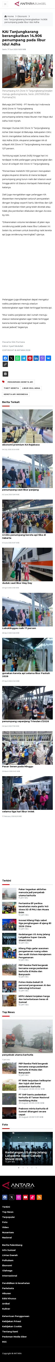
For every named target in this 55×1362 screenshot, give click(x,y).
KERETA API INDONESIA (16, 394)
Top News (8, 1012)
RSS (4, 1342)
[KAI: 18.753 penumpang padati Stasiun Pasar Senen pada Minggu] (27, 747)
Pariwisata (8, 1288)
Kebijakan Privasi (11, 1321)
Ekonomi (22, 16)
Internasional (9, 1275)
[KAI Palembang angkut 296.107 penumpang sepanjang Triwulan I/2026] (27, 702)
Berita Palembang (12, 1245)
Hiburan (6, 1293)
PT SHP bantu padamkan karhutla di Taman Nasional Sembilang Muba (34, 1097)
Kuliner (6, 1308)
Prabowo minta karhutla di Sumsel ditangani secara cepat (33, 1111)
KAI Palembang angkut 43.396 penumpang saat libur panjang (20, 488)
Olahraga (7, 1270)
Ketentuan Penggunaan (15, 1316)
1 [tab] (18, 1167)
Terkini (6, 880)
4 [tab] (32, 1167)
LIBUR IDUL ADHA (31, 388)
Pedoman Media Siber (14, 1336)
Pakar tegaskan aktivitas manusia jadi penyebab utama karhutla (32, 892)
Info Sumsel (9, 1250)
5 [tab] (36, 1167)
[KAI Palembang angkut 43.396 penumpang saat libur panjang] (27, 471)
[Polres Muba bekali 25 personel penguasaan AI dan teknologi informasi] (9, 986)
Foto (5, 1124)
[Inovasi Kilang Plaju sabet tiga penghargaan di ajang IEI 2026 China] (9, 924)
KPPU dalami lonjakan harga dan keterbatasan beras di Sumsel (34, 999)
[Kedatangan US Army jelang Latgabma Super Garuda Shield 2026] (9, 938)
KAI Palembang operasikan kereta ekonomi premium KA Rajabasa (22, 443)
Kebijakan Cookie (12, 1326)
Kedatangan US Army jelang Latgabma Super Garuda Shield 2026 (34, 937)
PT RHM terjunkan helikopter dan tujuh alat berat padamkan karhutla (35, 1083)
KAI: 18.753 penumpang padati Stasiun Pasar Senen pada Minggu (25, 765)
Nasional (7, 1237)
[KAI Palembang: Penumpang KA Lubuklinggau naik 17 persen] (27, 609)
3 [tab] (27, 1167)
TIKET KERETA (11, 388)
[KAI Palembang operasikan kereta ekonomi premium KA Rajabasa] (27, 426)
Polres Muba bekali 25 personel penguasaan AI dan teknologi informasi (35, 985)
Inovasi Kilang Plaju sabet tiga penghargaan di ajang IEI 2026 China (35, 923)
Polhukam (7, 1260)
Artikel (6, 1303)
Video (5, 1227)
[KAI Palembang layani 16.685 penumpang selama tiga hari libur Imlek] (27, 792)
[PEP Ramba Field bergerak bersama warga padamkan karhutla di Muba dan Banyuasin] (9, 969)
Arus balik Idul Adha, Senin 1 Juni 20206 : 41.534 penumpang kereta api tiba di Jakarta (26, 534)
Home (10, 16)
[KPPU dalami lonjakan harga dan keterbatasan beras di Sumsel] (9, 1000)
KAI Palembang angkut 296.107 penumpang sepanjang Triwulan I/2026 (25, 720)
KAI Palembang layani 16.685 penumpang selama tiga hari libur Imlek (26, 810)
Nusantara (8, 1232)
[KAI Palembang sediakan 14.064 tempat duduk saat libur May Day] (27, 564)
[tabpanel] (27, 1149)
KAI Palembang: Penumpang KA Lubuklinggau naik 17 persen (21, 627)
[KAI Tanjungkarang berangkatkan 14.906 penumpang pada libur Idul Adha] (27, 1036)
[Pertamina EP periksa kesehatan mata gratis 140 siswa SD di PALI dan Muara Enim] (9, 907)
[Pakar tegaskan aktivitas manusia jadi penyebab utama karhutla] (9, 893)
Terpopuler (8, 1217)
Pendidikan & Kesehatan (16, 1283)
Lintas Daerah (10, 1255)
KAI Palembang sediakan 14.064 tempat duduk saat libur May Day (26, 581)
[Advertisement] (27, 267)
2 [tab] (23, 1167)
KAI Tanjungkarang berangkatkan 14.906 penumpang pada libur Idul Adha (25, 21)
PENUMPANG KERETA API (20, 382)
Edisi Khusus (9, 1298)
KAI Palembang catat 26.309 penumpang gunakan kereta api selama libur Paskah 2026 (26, 673)
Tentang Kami (10, 1331)
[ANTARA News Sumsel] (30, 4)
